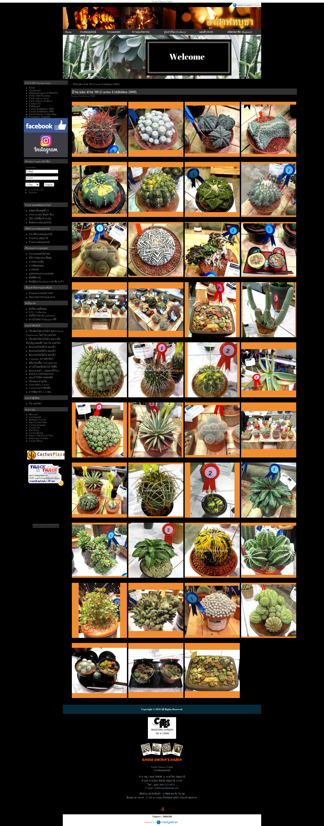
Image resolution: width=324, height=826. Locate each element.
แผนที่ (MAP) (206, 32)
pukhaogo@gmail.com (167, 788)
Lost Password (36, 189)
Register (33, 192)
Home (68, 32)
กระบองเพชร (114, 32)
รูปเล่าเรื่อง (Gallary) (175, 32)
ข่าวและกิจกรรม (140, 32)
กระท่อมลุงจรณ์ (88, 32)
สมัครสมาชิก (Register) (239, 32)
